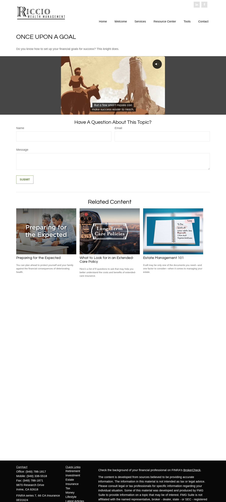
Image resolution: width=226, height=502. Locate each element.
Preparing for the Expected (38, 258)
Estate (70, 479)
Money (70, 492)
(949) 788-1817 (36, 471)
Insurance (72, 484)
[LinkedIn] (197, 5)
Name (20, 128)
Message (22, 149)
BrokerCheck (192, 470)
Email (118, 128)
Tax (68, 488)
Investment (73, 475)
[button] (103, 21)
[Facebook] (204, 5)
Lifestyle (71, 497)
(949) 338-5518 (37, 476)
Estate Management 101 (163, 258)
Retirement (73, 471)
